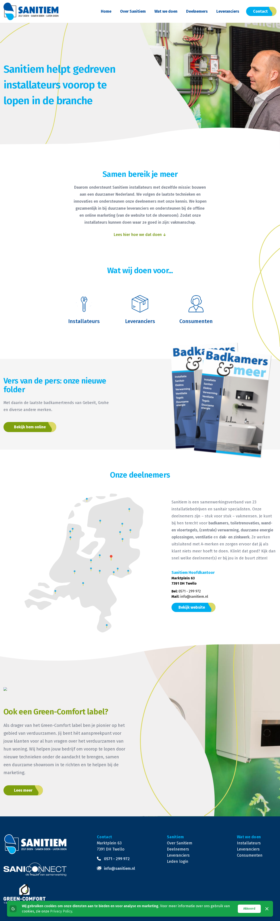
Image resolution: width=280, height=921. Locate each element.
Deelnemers (197, 11)
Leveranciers (227, 11)
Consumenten (249, 855)
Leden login (177, 861)
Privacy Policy (61, 911)
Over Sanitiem (133, 11)
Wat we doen (165, 11)
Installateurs (249, 843)
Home (106, 11)
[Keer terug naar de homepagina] (31, 11)
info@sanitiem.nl (194, 596)
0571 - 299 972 (189, 591)
